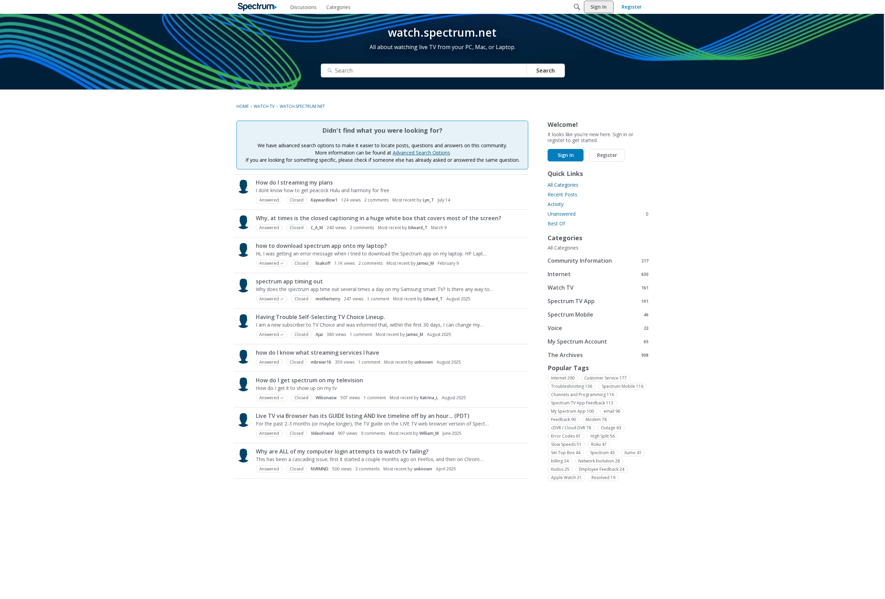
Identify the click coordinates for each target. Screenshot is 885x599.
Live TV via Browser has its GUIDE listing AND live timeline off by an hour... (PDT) (362, 416)
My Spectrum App (572, 411)
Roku (599, 444)
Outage (611, 428)
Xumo (633, 453)
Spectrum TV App (598, 301)
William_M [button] (429, 433)
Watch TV (598, 287)
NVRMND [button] (319, 469)
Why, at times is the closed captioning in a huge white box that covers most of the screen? (378, 218)
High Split (602, 436)
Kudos (560, 469)
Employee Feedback (601, 469)
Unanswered (598, 213)
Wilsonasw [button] (326, 398)
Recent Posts (562, 194)
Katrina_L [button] (429, 398)
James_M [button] (425, 263)
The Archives (598, 354)
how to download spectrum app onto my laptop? (321, 246)
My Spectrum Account (598, 341)
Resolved (603, 477)
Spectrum (602, 453)
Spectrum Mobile (598, 314)
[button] (243, 187)
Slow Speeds (566, 444)
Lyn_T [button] (428, 200)
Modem (596, 419)
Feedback (563, 419)
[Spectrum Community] (257, 7)
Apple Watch (566, 477)
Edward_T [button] (417, 228)
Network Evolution (599, 461)
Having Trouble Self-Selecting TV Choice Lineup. (320, 317)
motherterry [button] (328, 299)
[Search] (577, 7)
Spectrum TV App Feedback (582, 403)
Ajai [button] (319, 334)
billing (560, 461)
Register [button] (607, 155)
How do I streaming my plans (294, 182)
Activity (555, 204)
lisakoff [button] (323, 263)
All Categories (563, 184)
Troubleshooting (571, 386)
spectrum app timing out (289, 281)
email (612, 411)
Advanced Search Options (421, 152)
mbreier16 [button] (321, 362)
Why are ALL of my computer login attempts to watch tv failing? (342, 451)
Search (545, 70)
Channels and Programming (582, 394)
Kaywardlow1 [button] (324, 200)
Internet (598, 274)
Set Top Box (565, 453)
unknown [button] (423, 362)
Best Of (556, 223)
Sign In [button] (566, 155)
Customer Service (605, 378)
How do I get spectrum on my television (309, 380)
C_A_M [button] (317, 228)
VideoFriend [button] (322, 433)
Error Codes (566, 436)
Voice (598, 327)
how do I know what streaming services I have (317, 352)
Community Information (598, 260)
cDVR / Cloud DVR (571, 428)
